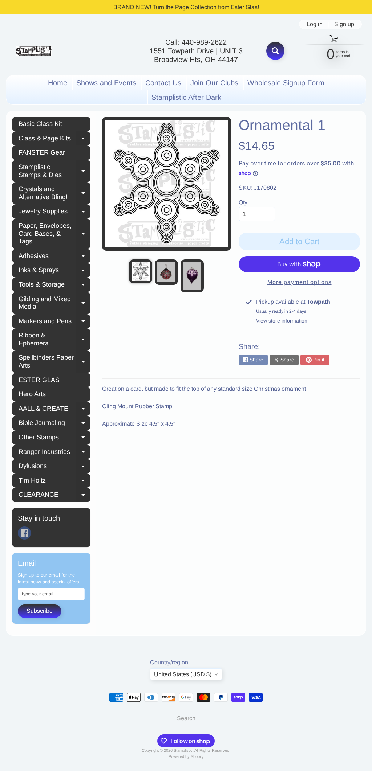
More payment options (299, 282)
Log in (315, 24)
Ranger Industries (54, 453)
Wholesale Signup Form (285, 83)
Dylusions (54, 467)
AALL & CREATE (54, 409)
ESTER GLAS (39, 380)
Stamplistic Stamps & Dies (54, 171)
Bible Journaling (54, 423)
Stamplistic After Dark (186, 97)
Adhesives (54, 257)
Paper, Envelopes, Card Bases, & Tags (54, 233)
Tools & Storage (54, 285)
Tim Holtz (54, 481)
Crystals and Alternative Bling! (54, 193)
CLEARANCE (54, 495)
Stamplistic (183, 750)
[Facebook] (24, 533)
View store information (281, 321)
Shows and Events (106, 83)
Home (57, 83)
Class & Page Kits (54, 139)
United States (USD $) (182, 674)
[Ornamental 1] (140, 271)
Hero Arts (32, 394)
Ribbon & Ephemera (54, 339)
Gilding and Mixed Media (54, 303)
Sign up (344, 24)
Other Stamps (54, 438)
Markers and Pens (54, 322)
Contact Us (163, 83)
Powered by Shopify (186, 756)
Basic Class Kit (40, 123)
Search (186, 718)
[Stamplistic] (34, 51)
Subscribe (40, 611)
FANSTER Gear (42, 152)
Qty (243, 202)
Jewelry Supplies (54, 212)
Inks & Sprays (54, 271)
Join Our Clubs (214, 83)
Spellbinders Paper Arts (54, 361)
